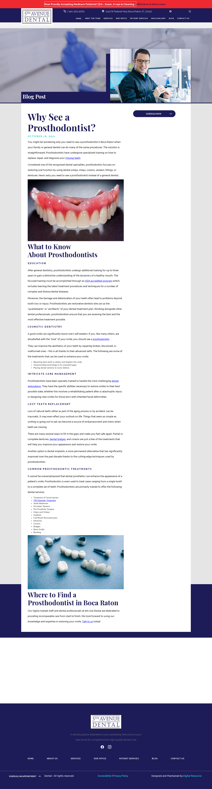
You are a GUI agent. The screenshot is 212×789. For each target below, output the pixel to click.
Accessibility (104, 775)
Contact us (183, 18)
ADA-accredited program (98, 280)
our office (121, 18)
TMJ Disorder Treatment (44, 500)
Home (78, 18)
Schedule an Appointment (22, 776)
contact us (177, 758)
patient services (129, 758)
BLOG (171, 18)
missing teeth (72, 157)
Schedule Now (153, 114)
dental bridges (58, 439)
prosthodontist (101, 339)
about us (52, 758)
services (76, 758)
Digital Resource (192, 775)
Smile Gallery (158, 18)
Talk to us (87, 621)
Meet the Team (92, 18)
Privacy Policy (120, 775)
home (31, 758)
